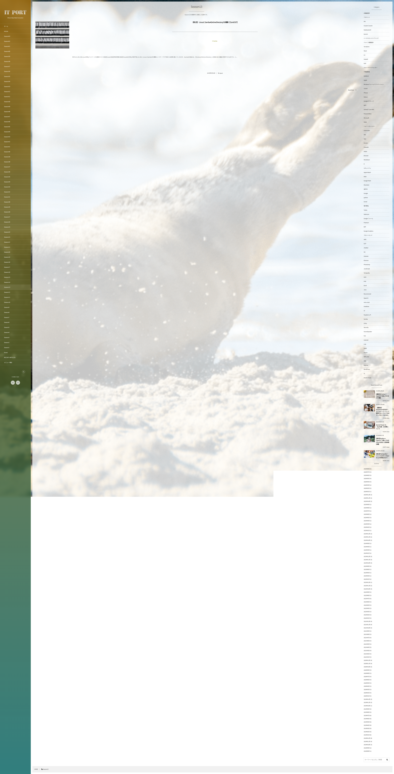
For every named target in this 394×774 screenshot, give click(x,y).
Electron (366, 260)
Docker (366, 143)
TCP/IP (366, 88)
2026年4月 (367, 482)
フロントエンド (368, 235)
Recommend (367, 294)
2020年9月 (367, 670)
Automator (367, 130)
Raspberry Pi (367, 315)
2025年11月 (367, 498)
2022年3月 (367, 612)
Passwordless (367, 114)
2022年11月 (367, 586)
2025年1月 (367, 530)
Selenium (366, 214)
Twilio (365, 210)
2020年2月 (367, 693)
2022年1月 (367, 618)
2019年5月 (367, 722)
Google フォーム (368, 218)
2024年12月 (367, 534)
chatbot (366, 248)
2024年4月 (367, 547)
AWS (365, 239)
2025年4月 (367, 521)
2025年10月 (367, 501)
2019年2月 (367, 732)
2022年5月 (367, 605)
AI (364, 373)
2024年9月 (367, 543)
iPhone (366, 93)
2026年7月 (367, 472)
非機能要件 (367, 13)
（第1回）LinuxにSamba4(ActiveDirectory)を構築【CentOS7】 (214, 22)
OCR (365, 277)
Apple (365, 80)
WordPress (367, 369)
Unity (365, 323)
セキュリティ (367, 168)
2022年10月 (367, 589)
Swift (365, 348)
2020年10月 (367, 667)
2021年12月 (367, 621)
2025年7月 (367, 511)
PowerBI (366, 147)
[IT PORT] (15, 16)
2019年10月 (367, 706)
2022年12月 (367, 582)
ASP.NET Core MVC (369, 109)
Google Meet (367, 181)
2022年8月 (367, 595)
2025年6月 (367, 514)
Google (366, 193)
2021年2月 (367, 654)
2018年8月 (367, 751)
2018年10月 (367, 745)
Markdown (367, 160)
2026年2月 (367, 488)
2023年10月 (367, 563)
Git (364, 252)
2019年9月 (367, 709)
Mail (365, 139)
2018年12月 (367, 738)
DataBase (366, 306)
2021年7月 (367, 638)
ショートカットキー (369, 126)
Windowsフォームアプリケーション (374, 84)
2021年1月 (367, 657)
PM (364, 21)
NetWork (366, 76)
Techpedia (367, 273)
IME (365, 135)
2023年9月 (367, 566)
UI (364, 311)
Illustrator (366, 185)
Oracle (365, 352)
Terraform (366, 47)
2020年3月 (367, 689)
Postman (366, 223)
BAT (365, 227)
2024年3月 (367, 550)
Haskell (366, 59)
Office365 (366, 357)
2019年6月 (367, 719)
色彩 (365, 361)
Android (366, 340)
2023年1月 (367, 579)
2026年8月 (367, 469)
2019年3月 (367, 728)
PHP (365, 281)
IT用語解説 (367, 72)
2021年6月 (367, 641)
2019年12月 (367, 699)
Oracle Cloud (367, 378)
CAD (365, 344)
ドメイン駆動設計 (369, 42)
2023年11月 (367, 560)
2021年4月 (367, 647)
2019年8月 (367, 712)
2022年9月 (367, 592)
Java (365, 290)
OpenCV (366, 298)
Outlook (366, 256)
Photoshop (367, 264)
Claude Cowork (368, 26)
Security (366, 327)
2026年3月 (367, 485)
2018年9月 (367, 748)
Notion (366, 97)
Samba (215, 41)
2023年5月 (367, 573)
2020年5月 (367, 683)
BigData (366, 365)
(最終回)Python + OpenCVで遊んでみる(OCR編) (382, 396)
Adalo (365, 151)
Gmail (365, 202)
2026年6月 (367, 475)
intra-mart (367, 302)
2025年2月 (367, 527)
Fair (365, 336)
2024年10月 (367, 540)
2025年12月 (367, 495)
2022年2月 (367, 615)
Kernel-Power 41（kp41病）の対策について (382, 427)
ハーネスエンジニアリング (371, 38)
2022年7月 (367, 598)
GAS (365, 63)
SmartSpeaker (368, 332)
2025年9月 (367, 504)
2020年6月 (367, 680)
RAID (365, 177)
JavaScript (367, 269)
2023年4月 (367, 576)
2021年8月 (367, 634)
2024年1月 (367, 553)
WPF (365, 105)
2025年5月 (367, 517)
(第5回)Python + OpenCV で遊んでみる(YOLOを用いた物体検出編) (382, 441)
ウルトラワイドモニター (370, 68)
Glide (365, 122)
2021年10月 (367, 628)
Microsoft (366, 118)
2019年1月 (367, 735)
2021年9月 (367, 631)
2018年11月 (367, 741)
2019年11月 (367, 702)
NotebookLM (367, 30)
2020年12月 (367, 660)
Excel (365, 285)
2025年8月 (367, 508)
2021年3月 (367, 650)
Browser (366, 156)
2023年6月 (367, 569)
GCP (365, 243)
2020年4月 (367, 686)
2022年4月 (367, 608)
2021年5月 (367, 644)
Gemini (366, 34)
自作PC (366, 189)
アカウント (367, 17)
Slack (365, 51)
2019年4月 (367, 725)
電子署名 (366, 206)
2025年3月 (367, 524)
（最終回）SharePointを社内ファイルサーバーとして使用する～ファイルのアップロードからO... (382, 411)
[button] (24, 371)
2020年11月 (367, 663)
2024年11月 (367, 537)
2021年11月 (367, 624)
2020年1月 (367, 696)
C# (364, 55)
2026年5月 (367, 478)
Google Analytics (368, 231)
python (366, 197)
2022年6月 (367, 602)
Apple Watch (367, 172)
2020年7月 (367, 676)
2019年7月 (367, 715)
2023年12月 (367, 556)
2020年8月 (367, 673)
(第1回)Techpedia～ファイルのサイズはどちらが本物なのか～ (382, 456)
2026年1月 (367, 491)
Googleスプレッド (369, 101)
